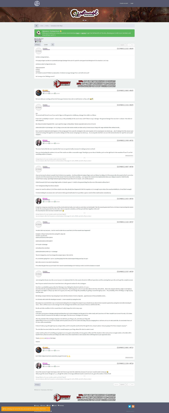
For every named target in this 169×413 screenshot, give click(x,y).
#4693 (131, 90)
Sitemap (61, 405)
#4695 (131, 105)
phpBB (40, 411)
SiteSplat (49, 411)
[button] (12, 14)
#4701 (131, 140)
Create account (124, 3)
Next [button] (132, 44)
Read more (43, 409)
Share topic (46, 45)
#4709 (131, 271)
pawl (46, 140)
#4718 (131, 363)
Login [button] (132, 3)
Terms (44, 405)
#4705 (131, 199)
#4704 (131, 167)
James (46, 90)
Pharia (45, 49)
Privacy (37, 405)
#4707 (131, 222)
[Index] (36, 25)
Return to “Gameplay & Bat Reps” (44, 390)
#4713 (131, 348)
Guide (55, 405)
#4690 (131, 49)
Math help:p (38, 39)
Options (116, 384)
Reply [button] (38, 44)
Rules (49, 405)
